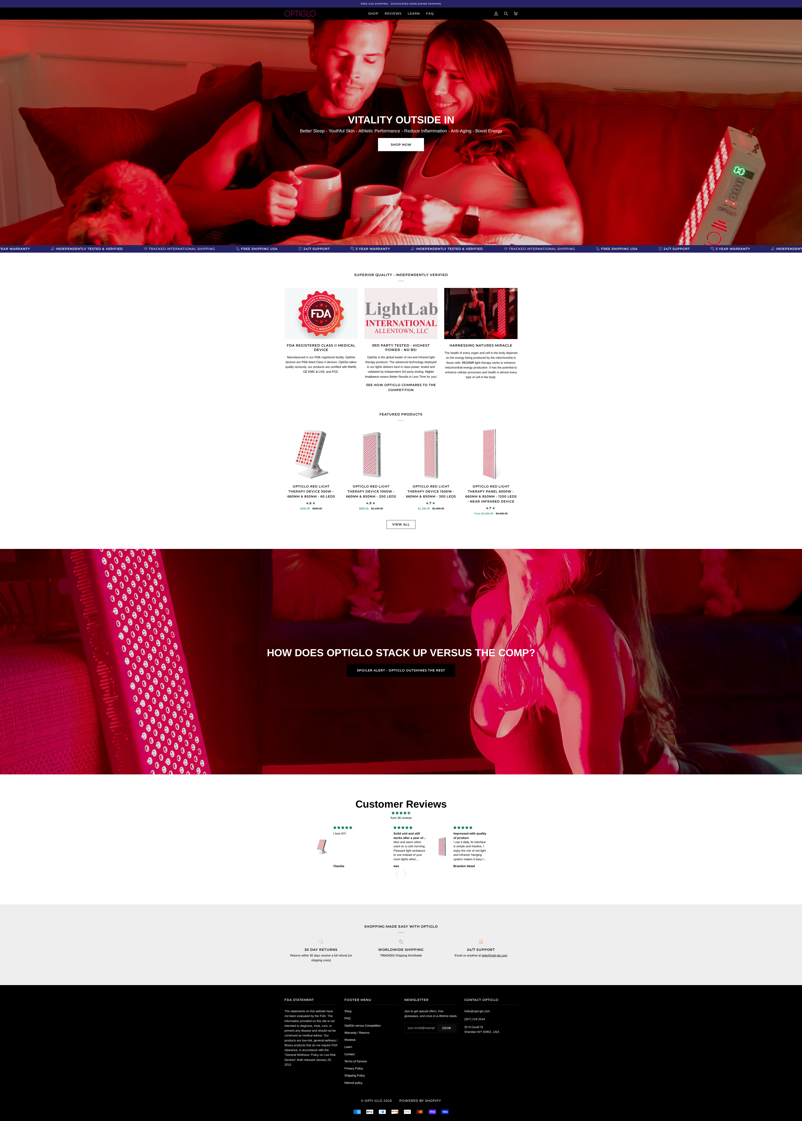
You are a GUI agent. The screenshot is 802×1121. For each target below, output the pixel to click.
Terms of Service (355, 1061)
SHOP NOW (401, 145)
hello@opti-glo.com (494, 955)
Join (446, 1028)
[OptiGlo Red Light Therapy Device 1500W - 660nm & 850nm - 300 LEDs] (431, 454)
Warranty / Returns (356, 1032)
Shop (348, 1011)
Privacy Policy (353, 1068)
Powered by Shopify (420, 1101)
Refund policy (353, 1082)
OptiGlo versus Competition (362, 1025)
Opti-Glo (373, 1101)
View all (401, 524)
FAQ (347, 1018)
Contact (349, 1054)
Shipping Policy (354, 1075)
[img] (401, 813)
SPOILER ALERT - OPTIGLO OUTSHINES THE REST (401, 670)
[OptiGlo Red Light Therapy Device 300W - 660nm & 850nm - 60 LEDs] (311, 454)
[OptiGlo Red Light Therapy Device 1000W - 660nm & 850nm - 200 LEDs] (371, 454)
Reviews (349, 1039)
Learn (348, 1047)
